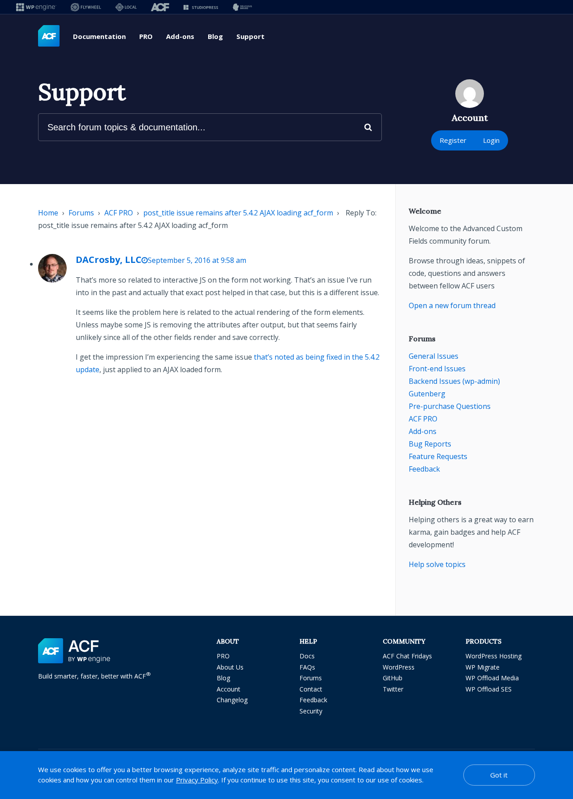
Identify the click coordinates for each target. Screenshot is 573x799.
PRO (146, 36)
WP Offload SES (489, 689)
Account (228, 689)
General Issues (433, 356)
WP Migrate (483, 667)
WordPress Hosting (494, 656)
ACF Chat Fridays (407, 656)
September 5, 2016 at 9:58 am (197, 260)
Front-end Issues (437, 369)
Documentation (99, 36)
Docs (307, 656)
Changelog (232, 700)
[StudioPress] (200, 7)
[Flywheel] (86, 7)
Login (491, 140)
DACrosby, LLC (108, 259)
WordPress (399, 667)
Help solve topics (437, 564)
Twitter (393, 689)
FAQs (307, 667)
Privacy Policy (197, 779)
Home (48, 213)
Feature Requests (438, 456)
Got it (499, 774)
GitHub (392, 678)
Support (250, 36)
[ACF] (160, 7)
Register (453, 140)
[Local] (126, 7)
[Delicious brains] (242, 7)
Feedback (424, 469)
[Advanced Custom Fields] (48, 36)
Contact (310, 689)
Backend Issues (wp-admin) (454, 381)
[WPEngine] (36, 7)
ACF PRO (118, 213)
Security (310, 711)
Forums (81, 213)
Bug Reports (430, 444)
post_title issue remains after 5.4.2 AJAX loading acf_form (238, 213)
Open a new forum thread (452, 305)
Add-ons (180, 36)
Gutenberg (427, 394)
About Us (230, 667)
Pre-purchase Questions (450, 406)
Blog (215, 36)
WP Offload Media (492, 678)
